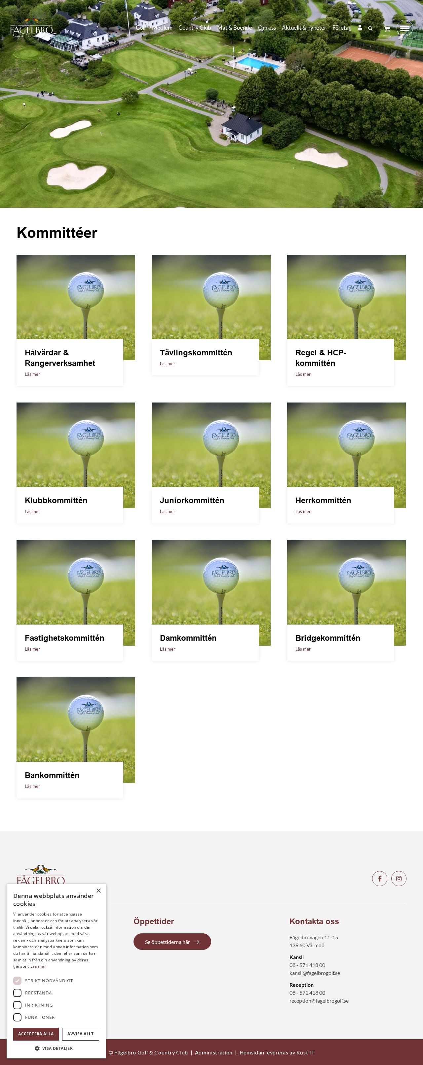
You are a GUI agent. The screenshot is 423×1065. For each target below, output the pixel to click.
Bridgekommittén (328, 637)
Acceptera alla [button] (36, 1034)
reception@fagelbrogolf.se (319, 1000)
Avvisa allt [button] (80, 1034)
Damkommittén (188, 637)
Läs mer (32, 374)
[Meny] (405, 28)
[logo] (31, 27)
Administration (214, 1052)
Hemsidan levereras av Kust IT (277, 1052)
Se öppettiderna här (167, 942)
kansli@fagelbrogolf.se (314, 973)
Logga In (360, 27)
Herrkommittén (323, 500)
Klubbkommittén (56, 500)
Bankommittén (52, 775)
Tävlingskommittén (196, 352)
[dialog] (56, 971)
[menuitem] (141, 27)
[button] (56, 1048)
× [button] (98, 890)
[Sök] (370, 28)
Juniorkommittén (192, 500)
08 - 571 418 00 (307, 965)
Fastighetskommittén (64, 637)
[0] (387, 28)
